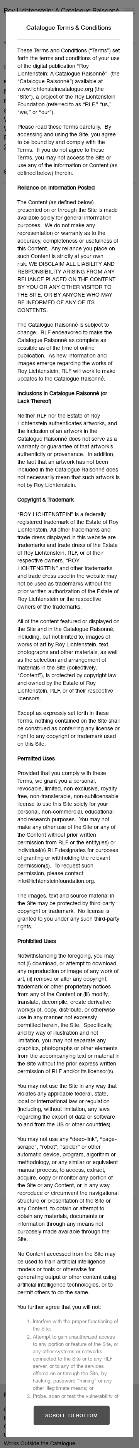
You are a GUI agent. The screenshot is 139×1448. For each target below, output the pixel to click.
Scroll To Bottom (71, 1415)
